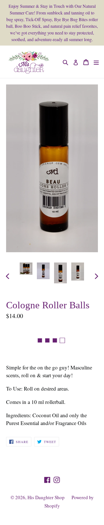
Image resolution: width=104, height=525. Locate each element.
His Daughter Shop (46, 497)
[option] (26, 269)
